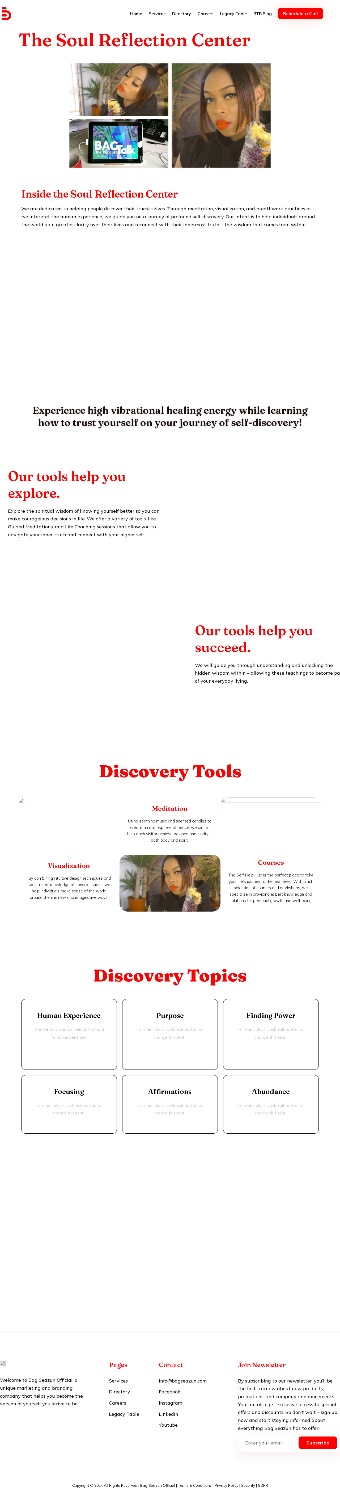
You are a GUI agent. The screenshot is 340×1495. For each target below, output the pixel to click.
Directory (181, 13)
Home (136, 13)
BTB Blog (262, 13)
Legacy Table (233, 13)
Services (157, 13)
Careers (205, 13)
